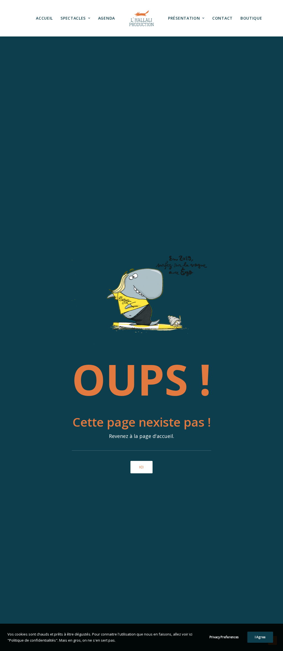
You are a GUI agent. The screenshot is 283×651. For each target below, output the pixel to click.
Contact (222, 18)
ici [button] (141, 467)
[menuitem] (44, 18)
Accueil (44, 18)
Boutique (251, 18)
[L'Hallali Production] (141, 18)
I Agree (260, 637)
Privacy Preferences (224, 637)
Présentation (184, 18)
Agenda (106, 18)
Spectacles (73, 18)
